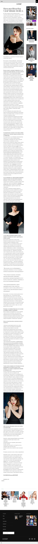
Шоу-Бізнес (4, 529)
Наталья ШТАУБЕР (13, 475)
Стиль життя (4, 521)
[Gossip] (5, 538)
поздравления (33, 26)
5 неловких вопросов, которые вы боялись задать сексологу (31, 41)
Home (2, 1)
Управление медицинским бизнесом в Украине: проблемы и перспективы (31, 78)
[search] (35, 3)
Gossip (19, 4)
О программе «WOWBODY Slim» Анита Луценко (31, 60)
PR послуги (4, 526)
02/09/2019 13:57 (6, 479)
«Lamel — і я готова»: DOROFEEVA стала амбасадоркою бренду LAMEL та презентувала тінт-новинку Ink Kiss (23, 503)
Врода (4, 518)
